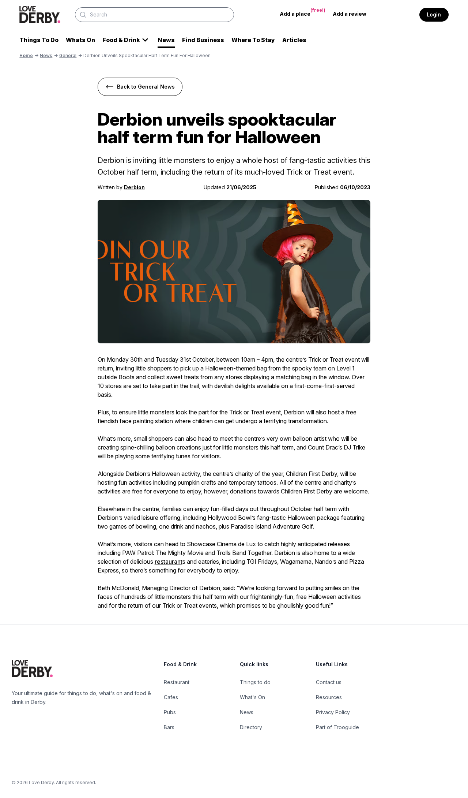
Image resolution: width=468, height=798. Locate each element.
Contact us (328, 682)
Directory (251, 727)
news (46, 55)
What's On (252, 697)
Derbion (134, 187)
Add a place (302, 12)
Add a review (349, 14)
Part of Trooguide (337, 727)
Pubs (170, 712)
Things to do (255, 682)
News (166, 40)
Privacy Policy (333, 712)
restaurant (168, 561)
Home (26, 55)
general (67, 55)
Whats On (80, 40)
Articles (294, 40)
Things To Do (38, 40)
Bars (169, 727)
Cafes (171, 697)
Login (434, 14)
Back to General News (146, 86)
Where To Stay (253, 40)
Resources (329, 697)
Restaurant (176, 682)
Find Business (203, 40)
